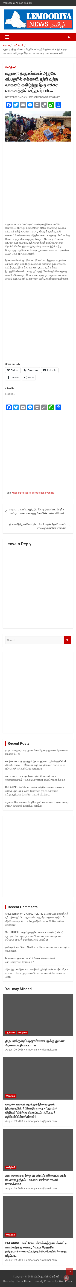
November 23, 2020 (16, 96)
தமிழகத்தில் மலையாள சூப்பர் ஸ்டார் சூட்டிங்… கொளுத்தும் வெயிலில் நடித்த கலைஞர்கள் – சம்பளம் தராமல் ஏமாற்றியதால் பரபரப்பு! (34, 936)
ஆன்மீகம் (10, 1032)
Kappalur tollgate (21, 492)
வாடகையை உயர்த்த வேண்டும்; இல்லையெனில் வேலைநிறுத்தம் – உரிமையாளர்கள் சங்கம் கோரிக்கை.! (35, 1180)
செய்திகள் (10, 67)
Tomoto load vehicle (43, 492)
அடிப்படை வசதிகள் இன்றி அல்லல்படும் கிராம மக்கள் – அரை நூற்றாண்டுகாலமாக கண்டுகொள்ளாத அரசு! (36, 973)
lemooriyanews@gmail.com (44, 96)
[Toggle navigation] (7, 37)
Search (67, 640)
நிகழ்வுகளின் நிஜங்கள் (46, 1276)
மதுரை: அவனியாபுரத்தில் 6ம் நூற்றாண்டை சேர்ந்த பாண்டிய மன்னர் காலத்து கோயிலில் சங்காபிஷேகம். (37, 511)
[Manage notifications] (66, 1278)
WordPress (65, 1281)
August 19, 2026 (14, 1121)
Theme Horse (23, 1281)
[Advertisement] (38, 183)
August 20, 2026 (14, 1049)
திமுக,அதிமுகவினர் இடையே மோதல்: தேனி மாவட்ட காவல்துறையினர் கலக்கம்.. (38, 526)
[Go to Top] (69, 1271)
